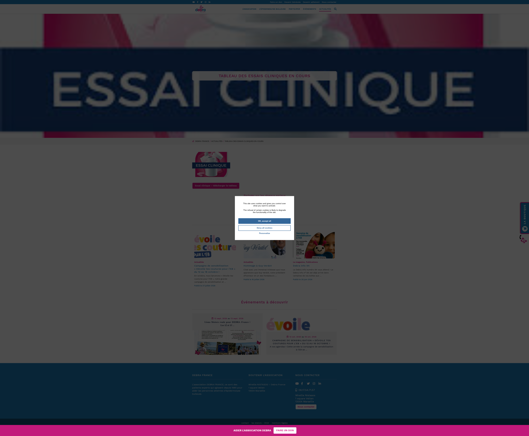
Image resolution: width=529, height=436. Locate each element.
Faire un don (285, 430)
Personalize (264, 233)
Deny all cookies (264, 228)
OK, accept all (264, 221)
